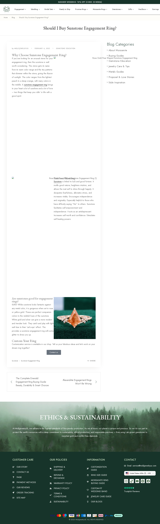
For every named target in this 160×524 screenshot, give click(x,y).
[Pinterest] (143, 481)
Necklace (142, 9)
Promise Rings (80, 9)
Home (6, 17)
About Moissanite (118, 50)
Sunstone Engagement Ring (30, 361)
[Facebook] (148, 481)
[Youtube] (137, 481)
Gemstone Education (65, 48)
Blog (13, 17)
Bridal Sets (49, 9)
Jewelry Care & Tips (119, 66)
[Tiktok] (132, 481)
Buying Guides (116, 55)
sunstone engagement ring (35, 84)
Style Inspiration (117, 82)
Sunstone (58, 181)
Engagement (19, 9)
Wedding (34, 9)
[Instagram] (126, 481)
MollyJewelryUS (21, 48)
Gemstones (116, 9)
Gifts (130, 9)
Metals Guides (116, 71)
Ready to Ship (65, 9)
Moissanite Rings (99, 9)
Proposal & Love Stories (121, 77)
